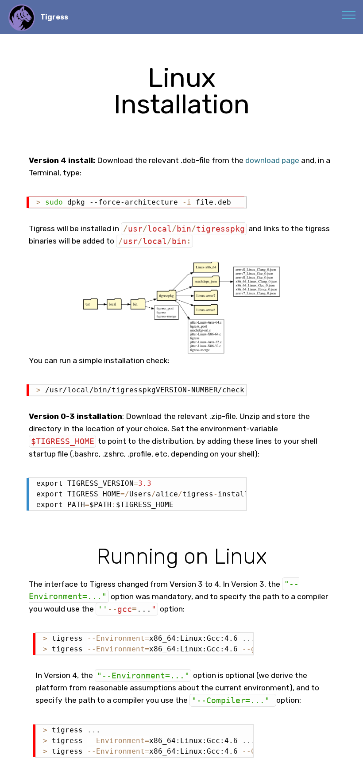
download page (272, 160)
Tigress (54, 17)
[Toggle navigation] (349, 15)
